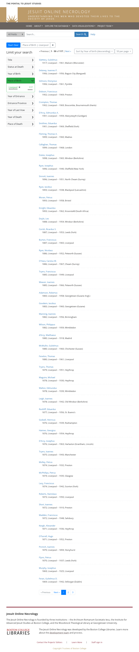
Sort (93, 51)
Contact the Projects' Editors (49, 642)
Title (10, 59)
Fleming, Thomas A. (48, 133)
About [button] (37, 26)
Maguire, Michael (47, 377)
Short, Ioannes (45, 504)
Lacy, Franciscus (46, 483)
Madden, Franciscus (48, 515)
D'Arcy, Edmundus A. (49, 112)
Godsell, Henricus (47, 419)
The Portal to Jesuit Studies (23, 3)
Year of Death (15, 117)
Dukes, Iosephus (46, 155)
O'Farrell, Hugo (46, 536)
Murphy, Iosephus (47, 568)
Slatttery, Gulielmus (48, 59)
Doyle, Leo (44, 218)
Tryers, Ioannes (46, 451)
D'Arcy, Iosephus (47, 441)
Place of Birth (14, 80)
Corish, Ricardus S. (47, 229)
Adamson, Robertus (48, 292)
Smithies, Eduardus (48, 123)
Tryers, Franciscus (47, 271)
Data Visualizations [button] (83, 26)
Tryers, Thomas (46, 366)
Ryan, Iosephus (46, 165)
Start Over (13, 45)
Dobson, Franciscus (48, 91)
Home (29, 26)
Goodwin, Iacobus (47, 303)
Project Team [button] (104, 26)
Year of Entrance (16, 96)
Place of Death (15, 123)
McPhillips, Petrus (47, 472)
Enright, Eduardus (47, 208)
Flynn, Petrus (45, 557)
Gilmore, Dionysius (48, 81)
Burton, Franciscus (47, 239)
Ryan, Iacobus (45, 186)
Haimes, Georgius (47, 430)
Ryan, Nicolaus (46, 250)
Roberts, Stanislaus (48, 493)
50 (123, 51)
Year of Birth (14, 73)
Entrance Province (17, 103)
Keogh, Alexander (47, 525)
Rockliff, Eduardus (47, 409)
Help (93, 34)
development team (59, 632)
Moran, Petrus (45, 197)
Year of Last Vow (16, 110)
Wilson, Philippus (47, 324)
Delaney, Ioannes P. (48, 70)
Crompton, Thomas (48, 102)
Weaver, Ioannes (46, 282)
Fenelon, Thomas (47, 356)
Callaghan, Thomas (48, 144)
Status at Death (16, 66)
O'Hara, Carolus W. (48, 261)
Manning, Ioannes (47, 313)
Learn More (77, 642)
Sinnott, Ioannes (46, 176)
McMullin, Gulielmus (48, 345)
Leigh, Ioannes (45, 398)
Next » (68, 51)
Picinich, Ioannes (47, 546)
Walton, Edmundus (48, 388)
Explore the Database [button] (56, 26)
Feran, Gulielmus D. (48, 578)
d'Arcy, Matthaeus (47, 335)
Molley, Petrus (45, 462)
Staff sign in (96, 642)
